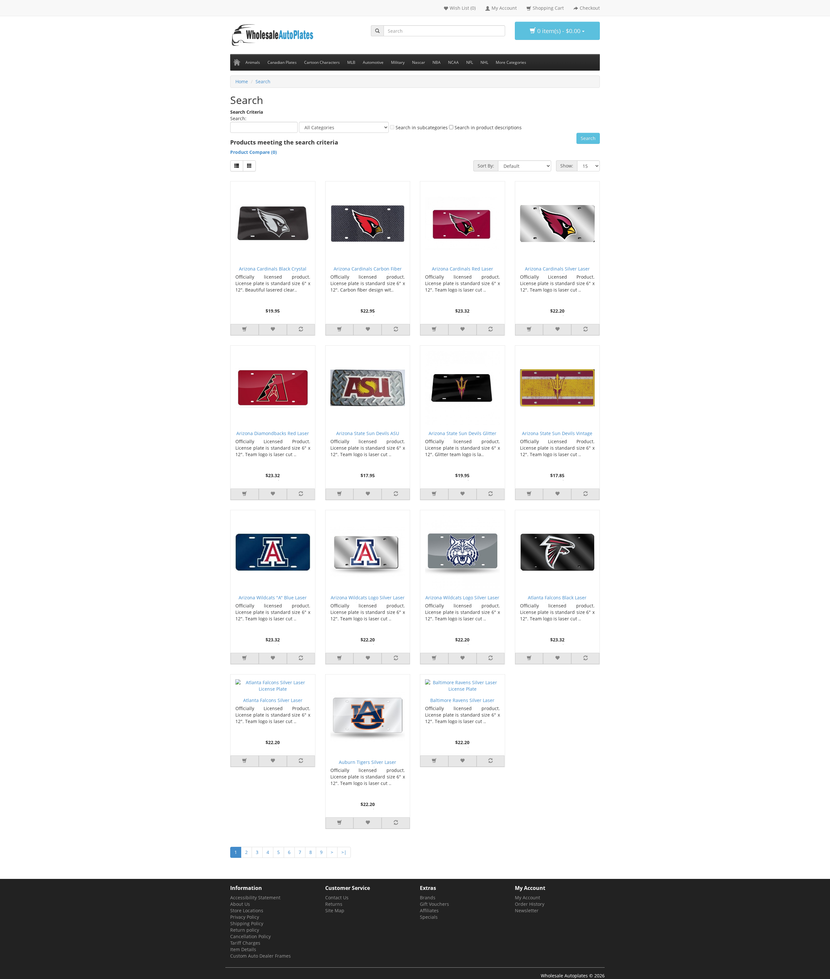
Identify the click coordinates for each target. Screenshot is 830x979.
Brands (427, 897)
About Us (240, 904)
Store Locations (246, 910)
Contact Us (337, 897)
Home (241, 81)
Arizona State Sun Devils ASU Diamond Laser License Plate (367, 434)
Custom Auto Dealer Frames (260, 956)
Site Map (334, 910)
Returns (333, 904)
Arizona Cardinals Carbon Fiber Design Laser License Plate (368, 270)
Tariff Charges (245, 943)
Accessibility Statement (255, 897)
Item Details (243, 949)
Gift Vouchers (434, 904)
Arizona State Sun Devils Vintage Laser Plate (557, 434)
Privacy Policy (244, 917)
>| (344, 852)
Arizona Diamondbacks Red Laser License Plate (272, 434)
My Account (527, 897)
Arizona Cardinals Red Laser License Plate (462, 270)
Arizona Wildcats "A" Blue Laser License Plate (273, 598)
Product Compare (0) (253, 152)
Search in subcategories (421, 127)
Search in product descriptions (487, 127)
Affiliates (429, 910)
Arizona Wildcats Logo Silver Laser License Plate (368, 598)
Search (262, 81)
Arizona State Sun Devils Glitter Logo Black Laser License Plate (462, 434)
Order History (529, 904)
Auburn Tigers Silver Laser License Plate (367, 763)
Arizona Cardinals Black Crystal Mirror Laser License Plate (272, 270)
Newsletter (527, 910)
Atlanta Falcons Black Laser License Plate (557, 598)
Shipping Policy (246, 923)
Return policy (244, 930)
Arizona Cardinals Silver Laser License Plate (557, 270)
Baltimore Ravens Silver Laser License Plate (462, 701)
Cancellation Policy (250, 936)
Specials (429, 917)
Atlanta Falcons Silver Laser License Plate (272, 701)
